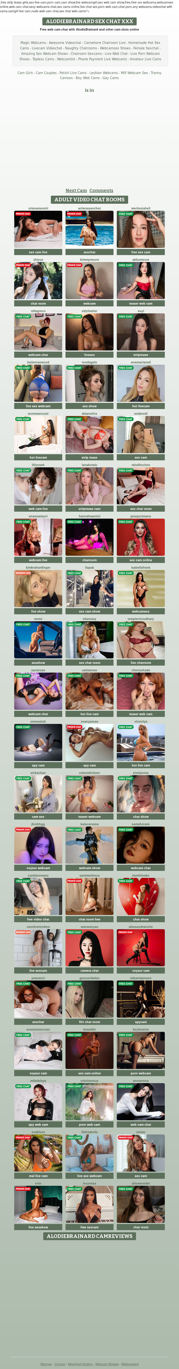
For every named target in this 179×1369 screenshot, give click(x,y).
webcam (89, 303)
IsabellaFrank (140, 567)
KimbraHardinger (38, 567)
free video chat (38, 919)
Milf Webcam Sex (134, 73)
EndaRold (141, 413)
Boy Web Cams (88, 78)
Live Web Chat (116, 54)
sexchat (89, 252)
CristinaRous (89, 1080)
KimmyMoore (89, 259)
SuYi (141, 311)
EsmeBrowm (141, 824)
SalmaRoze (89, 670)
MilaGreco (38, 311)
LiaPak (89, 567)
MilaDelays (38, 1080)
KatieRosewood (38, 362)
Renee (38, 618)
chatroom (90, 560)
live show (38, 611)
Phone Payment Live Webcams (102, 59)
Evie (38, 1183)
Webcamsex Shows (115, 48)
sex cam (141, 457)
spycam (141, 1022)
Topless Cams (43, 59)
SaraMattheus (89, 875)
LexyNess (89, 1183)
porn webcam (141, 1073)
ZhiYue (38, 259)
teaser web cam (140, 303)
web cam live (38, 508)
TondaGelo (89, 362)
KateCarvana (90, 824)
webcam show (89, 868)
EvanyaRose (89, 721)
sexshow (38, 662)
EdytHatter (89, 311)
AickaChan (38, 772)
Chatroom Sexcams (86, 54)
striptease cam (89, 508)
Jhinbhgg (38, 824)
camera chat (90, 970)
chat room (38, 303)
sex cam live (38, 252)
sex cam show (89, 611)
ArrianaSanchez (89, 208)
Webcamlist (66, 59)
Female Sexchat (146, 48)
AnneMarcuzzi (38, 413)
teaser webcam (89, 816)
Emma (140, 1132)
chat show (141, 816)
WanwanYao (89, 926)
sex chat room (140, 508)
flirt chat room (89, 1022)
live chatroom (141, 662)
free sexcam (89, 1227)
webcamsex (141, 611)
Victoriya (140, 721)
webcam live (38, 560)
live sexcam (38, 970)
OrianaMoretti (38, 208)
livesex (89, 354)
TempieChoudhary (141, 618)
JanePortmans (141, 516)
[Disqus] (90, 1297)
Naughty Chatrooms (81, 48)
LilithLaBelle (89, 1132)
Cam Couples (46, 73)
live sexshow (38, 1227)
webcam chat (38, 354)
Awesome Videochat (65, 43)
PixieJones (141, 772)
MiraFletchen (141, 465)
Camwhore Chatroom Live (105, 43)
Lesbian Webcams (104, 73)
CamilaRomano (38, 875)
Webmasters (130, 1364)
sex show (90, 406)
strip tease (89, 457)
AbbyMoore (141, 259)
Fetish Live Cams (73, 73)
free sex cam (140, 252)
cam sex (38, 816)
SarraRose (38, 670)
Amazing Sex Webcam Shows (44, 54)
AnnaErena (141, 1080)
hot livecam (141, 406)
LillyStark (38, 465)
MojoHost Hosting (80, 1364)
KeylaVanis (141, 1029)
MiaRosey (89, 618)
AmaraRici (38, 978)
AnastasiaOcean (38, 1029)
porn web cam (89, 1124)
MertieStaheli (140, 208)
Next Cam (76, 190)
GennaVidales (89, 978)
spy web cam (38, 1124)
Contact (60, 1364)
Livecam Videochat (47, 48)
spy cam (38, 765)
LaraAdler (89, 1029)
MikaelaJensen (140, 978)
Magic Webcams (33, 43)
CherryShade (141, 670)
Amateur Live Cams (145, 59)
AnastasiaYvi (38, 516)
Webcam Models (107, 1364)
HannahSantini (89, 516)
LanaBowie (89, 465)
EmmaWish (38, 721)
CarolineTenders (38, 926)
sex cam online (141, 560)
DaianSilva (89, 413)
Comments (101, 190)
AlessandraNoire (141, 926)
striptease (140, 354)
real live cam (38, 1176)
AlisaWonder (141, 1183)
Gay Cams (111, 78)
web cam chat (141, 1124)
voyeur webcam (38, 868)
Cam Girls (25, 73)
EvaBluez (38, 1132)
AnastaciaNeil (141, 362)
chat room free (89, 919)
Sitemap (46, 1364)
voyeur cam (141, 970)
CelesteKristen (89, 772)
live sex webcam (38, 406)
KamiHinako (141, 875)
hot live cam (90, 714)
